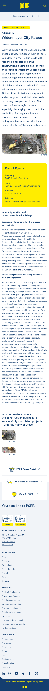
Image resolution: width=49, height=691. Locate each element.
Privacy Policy (38, 682)
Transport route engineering (14, 624)
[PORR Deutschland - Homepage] (24, 6)
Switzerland (7, 565)
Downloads (6, 643)
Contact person (8, 639)
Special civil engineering (12, 612)
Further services (9, 628)
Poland (5, 573)
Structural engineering (11, 608)
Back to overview (20, 16)
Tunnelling (6, 616)
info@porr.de (7, 544)
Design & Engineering (11, 592)
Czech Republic (8, 569)
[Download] (32, 16)
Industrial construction (11, 604)
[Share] (38, 16)
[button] (4, 5)
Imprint (29, 682)
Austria (5, 557)
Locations (6, 667)
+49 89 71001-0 (8, 541)
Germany (6, 561)
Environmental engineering (13, 620)
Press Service (8, 663)
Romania (5, 581)
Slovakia (5, 577)
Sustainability (8, 659)
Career (4, 651)
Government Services (11, 596)
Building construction (11, 600)
